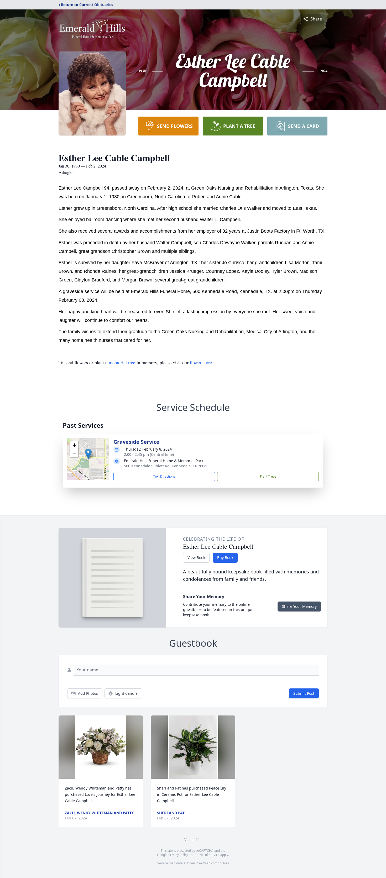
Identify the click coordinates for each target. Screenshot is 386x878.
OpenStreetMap (198, 863)
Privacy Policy (178, 855)
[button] (88, 453)
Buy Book (225, 557)
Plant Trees (268, 476)
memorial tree (122, 362)
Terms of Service (207, 855)
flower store (201, 362)
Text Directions (164, 476)
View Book (196, 557)
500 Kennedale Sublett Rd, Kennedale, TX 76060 (166, 465)
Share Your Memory (299, 606)
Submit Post (303, 693)
